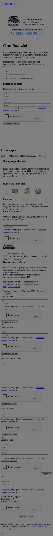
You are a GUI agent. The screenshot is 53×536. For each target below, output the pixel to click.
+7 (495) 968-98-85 (9, 4)
